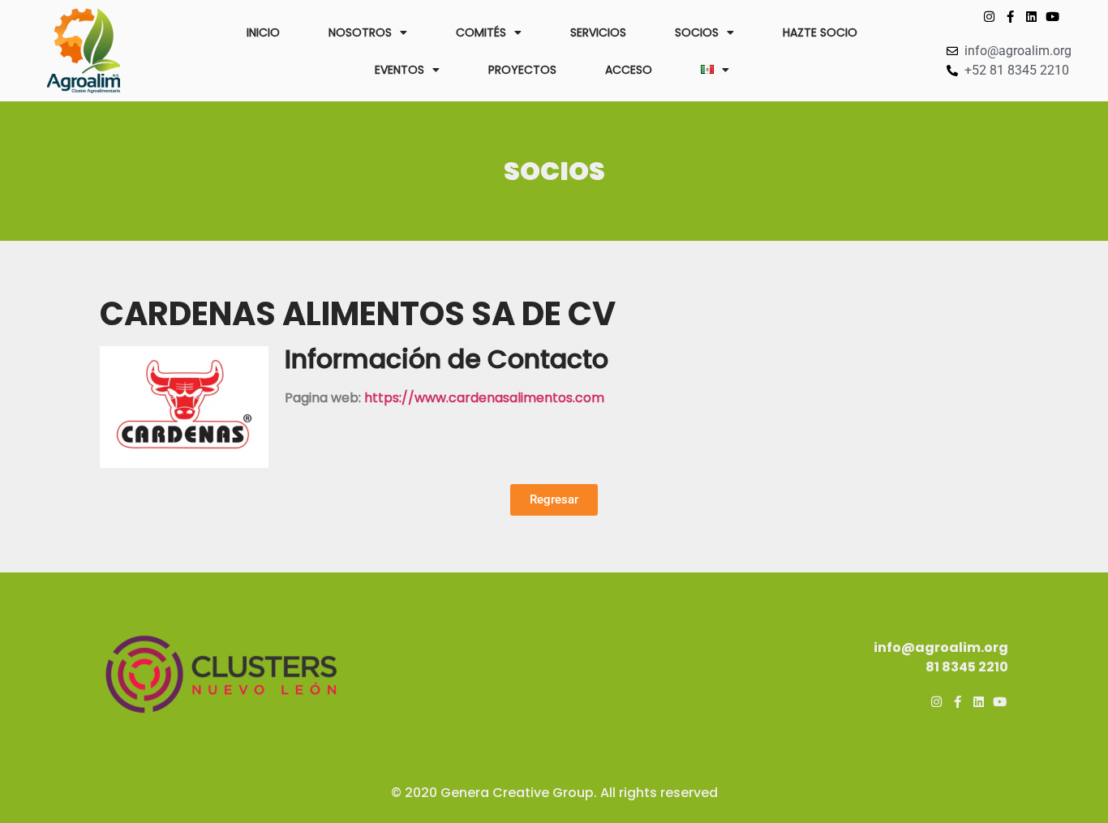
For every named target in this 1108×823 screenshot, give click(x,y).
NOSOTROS (360, 32)
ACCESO (628, 70)
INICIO (263, 32)
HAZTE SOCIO (820, 32)
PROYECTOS (522, 70)
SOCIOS (697, 32)
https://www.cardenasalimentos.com (484, 397)
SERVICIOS (598, 32)
